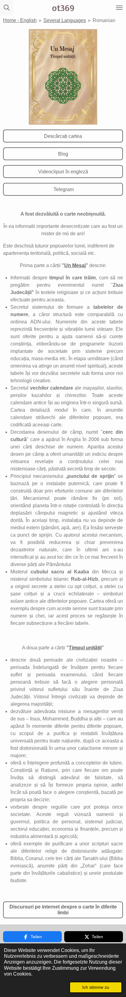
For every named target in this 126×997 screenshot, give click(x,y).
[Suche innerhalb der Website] (6, 7)
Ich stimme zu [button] (95, 987)
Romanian (104, 20)
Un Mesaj (75, 265)
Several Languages (64, 20)
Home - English (20, 20)
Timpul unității (85, 647)
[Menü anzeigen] (119, 7)
